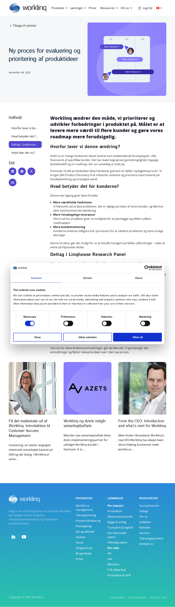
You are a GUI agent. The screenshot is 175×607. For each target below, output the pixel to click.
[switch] (68, 323)
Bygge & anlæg (116, 522)
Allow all (137, 337)
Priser (92, 8)
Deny (38, 337)
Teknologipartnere (151, 538)
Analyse (81, 537)
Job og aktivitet (85, 531)
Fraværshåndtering (88, 521)
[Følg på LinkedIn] (13, 536)
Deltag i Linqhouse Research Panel (25, 144)
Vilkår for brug (158, 597)
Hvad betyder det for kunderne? (25, 136)
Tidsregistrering (86, 515)
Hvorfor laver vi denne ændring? (25, 128)
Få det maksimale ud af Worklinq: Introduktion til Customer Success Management (29, 428)
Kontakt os (146, 544)
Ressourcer (107, 8)
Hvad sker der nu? (23, 153)
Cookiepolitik (117, 597)
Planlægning (84, 526)
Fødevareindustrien (120, 516)
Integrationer (84, 548)
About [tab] (139, 278)
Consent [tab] (36, 278)
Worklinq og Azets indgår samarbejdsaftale (85, 423)
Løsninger (76, 8)
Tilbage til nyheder (25, 25)
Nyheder (144, 527)
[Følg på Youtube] (24, 536)
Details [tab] (87, 278)
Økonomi (113, 564)
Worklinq (37, 597)
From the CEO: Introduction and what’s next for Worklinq (142, 423)
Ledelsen (145, 522)
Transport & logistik (120, 527)
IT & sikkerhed (116, 570)
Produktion (114, 511)
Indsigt (143, 511)
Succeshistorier (149, 506)
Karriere (144, 533)
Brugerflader (84, 553)
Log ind (147, 8)
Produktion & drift (119, 575)
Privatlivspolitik (137, 597)
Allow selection (87, 337)
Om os (125, 8)
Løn (109, 559)
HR (109, 553)
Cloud (79, 542)
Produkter (58, 8)
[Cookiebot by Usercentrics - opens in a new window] (147, 268)
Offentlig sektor (117, 542)
